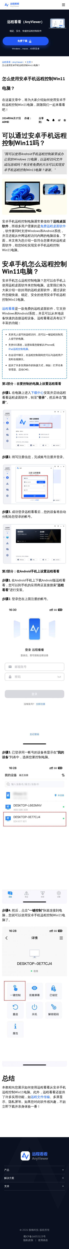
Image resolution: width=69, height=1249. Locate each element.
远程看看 (8, 309)
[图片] (34, 197)
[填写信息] (34, 484)
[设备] (34, 544)
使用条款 (43, 1240)
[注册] (34, 429)
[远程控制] (34, 997)
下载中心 (37, 393)
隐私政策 (28, 1240)
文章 (29, 62)
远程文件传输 (40, 1097)
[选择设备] (34, 834)
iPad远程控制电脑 (18, 349)
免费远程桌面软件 (53, 226)
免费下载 (23, 40)
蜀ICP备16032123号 (34, 1236)
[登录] (34, 675)
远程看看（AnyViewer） (13, 62)
